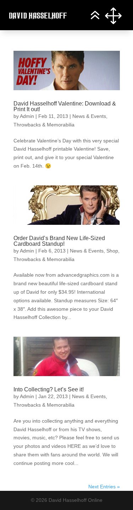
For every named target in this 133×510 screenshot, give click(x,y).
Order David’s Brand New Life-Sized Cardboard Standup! (59, 241)
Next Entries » (104, 486)
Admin (27, 116)
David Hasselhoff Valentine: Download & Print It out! (64, 106)
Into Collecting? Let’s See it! (48, 389)
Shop (112, 251)
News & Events (89, 116)
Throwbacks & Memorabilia (43, 125)
